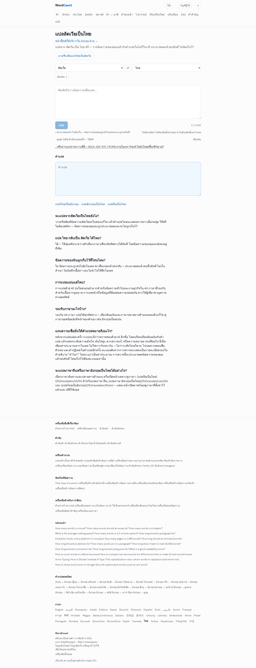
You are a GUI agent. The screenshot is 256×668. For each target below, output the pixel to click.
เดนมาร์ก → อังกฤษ (65, 587)
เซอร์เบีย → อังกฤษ (107, 587)
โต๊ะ (169, 5)
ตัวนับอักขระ (118, 428)
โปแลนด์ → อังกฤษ (153, 582)
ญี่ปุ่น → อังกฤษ (80, 582)
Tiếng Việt (181, 621)
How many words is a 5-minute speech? (117, 533)
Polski (197, 615)
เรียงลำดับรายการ (172, 460)
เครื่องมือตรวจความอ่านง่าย (130, 460)
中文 (191, 621)
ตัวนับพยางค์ (114, 443)
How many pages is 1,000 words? (123, 538)
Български (81, 609)
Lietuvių (150, 615)
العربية (69, 609)
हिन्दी (66, 615)
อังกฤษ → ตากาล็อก (122, 592)
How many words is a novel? (70, 528)
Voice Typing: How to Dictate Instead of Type (80, 559)
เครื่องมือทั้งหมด (63, 654)
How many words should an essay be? (108, 528)
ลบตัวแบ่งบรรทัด (154, 460)
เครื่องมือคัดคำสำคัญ (66, 510)
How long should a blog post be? (111, 549)
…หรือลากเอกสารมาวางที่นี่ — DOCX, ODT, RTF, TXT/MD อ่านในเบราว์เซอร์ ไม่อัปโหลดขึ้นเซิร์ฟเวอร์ (109, 146)
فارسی (166, 609)
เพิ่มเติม (61, 76)
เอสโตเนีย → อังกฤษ (85, 592)
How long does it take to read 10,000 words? (156, 544)
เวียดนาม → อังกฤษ (133, 582)
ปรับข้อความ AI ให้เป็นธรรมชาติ (112, 505)
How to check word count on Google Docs (78, 564)
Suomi (176, 609)
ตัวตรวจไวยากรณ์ (64, 428)
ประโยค (77, 14)
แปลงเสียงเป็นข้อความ (116, 465)
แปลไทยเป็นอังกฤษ (67, 204)
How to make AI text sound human (173, 554)
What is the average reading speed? (74, 533)
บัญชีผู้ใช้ (185, 5)
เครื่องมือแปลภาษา (88, 510)
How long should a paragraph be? (157, 533)
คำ (57, 14)
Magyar (86, 615)
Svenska (136, 621)
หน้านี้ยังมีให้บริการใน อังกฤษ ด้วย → (76, 41)
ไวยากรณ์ (141, 14)
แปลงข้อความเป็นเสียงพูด (90, 465)
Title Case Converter (66, 483)
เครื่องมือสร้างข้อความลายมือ (121, 483)
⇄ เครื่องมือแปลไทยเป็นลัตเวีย (74, 55)
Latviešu (162, 615)
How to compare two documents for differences (126, 554)
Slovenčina (98, 621)
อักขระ (66, 14)
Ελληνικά (136, 609)
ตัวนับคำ (104, 428)
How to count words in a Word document (77, 554)
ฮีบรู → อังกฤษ (147, 587)
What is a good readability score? (147, 549)
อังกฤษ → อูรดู (140, 592)
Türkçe (154, 621)
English (59, 609)
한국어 (140, 615)
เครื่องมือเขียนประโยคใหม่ (143, 505)
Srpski (126, 621)
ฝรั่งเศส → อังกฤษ (97, 582)
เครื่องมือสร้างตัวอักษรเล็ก (91, 483)
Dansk (113, 609)
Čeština (103, 609)
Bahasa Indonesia (103, 615)
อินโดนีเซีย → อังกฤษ (128, 587)
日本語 (130, 615)
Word (63, 5)
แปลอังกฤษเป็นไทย (93, 204)
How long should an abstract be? (73, 544)
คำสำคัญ (193, 14)
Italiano (119, 615)
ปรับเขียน (172, 14)
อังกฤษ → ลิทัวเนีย (64, 592)
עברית (58, 615)
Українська (167, 621)
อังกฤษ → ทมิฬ (103, 592)
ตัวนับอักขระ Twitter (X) (141, 465)
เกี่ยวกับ (59, 660)
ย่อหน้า (89, 14)
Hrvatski (75, 615)
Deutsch (123, 609)
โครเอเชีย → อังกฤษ (86, 587)
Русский (85, 621)
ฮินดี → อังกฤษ (114, 582)
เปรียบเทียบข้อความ (65, 465)
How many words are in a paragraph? (111, 544)
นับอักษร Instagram (164, 465)
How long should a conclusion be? (74, 549)
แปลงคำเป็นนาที (64, 460)
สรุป (183, 14)
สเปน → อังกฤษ (63, 582)
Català (93, 609)
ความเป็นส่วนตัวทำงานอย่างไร (80, 660)
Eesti (157, 609)
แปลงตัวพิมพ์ (91, 460)
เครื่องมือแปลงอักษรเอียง (150, 483)
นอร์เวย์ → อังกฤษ (188, 582)
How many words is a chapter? (146, 528)
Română (73, 621)
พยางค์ (99, 14)
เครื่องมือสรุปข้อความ (168, 505)
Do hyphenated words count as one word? (125, 564)
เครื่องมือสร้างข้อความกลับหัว (178, 483)
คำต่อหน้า (127, 14)
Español (148, 609)
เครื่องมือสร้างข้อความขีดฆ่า (70, 488)
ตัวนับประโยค (85, 443)
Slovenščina (113, 621)
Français (187, 609)
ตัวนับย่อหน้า (100, 443)
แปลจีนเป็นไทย (117, 204)
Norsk (188, 615)
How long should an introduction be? (162, 538)
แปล (57, 21)
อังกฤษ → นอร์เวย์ (164, 587)
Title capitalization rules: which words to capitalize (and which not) (142, 559)
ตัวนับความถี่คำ (106, 460)
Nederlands (175, 615)
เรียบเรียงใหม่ (157, 14)
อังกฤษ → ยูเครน (182, 587)
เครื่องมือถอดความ (87, 428)
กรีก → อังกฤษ (171, 582)
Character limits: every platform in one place (79, 538)
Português (61, 621)
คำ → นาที (112, 14)
